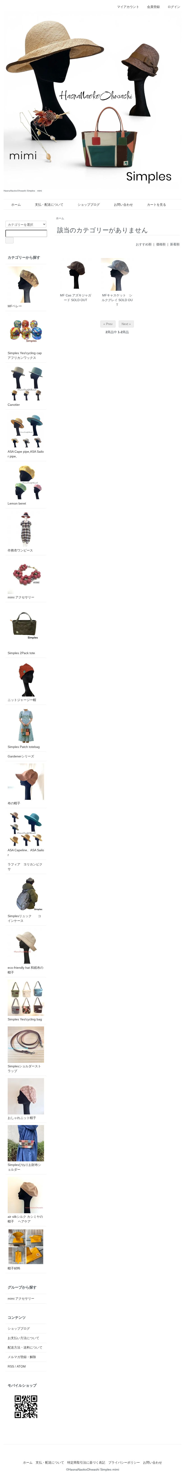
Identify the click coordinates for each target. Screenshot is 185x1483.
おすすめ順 (144, 244)
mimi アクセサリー (21, 597)
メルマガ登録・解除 (22, 1357)
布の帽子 (14, 803)
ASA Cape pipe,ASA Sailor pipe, (26, 454)
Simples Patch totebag (24, 747)
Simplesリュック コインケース (24, 918)
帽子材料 (14, 1268)
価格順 (161, 244)
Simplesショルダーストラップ (24, 1068)
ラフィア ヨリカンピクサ (25, 867)
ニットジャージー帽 (22, 700)
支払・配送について (49, 204)
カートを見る (156, 204)
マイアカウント (128, 7)
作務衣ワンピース (20, 550)
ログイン (174, 7)
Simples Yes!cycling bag (25, 1019)
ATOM (21, 1366)
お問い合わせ (123, 204)
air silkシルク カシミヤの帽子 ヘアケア (25, 1219)
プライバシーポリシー (124, 1462)
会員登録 (153, 7)
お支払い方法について (23, 1338)
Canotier (14, 404)
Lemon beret (17, 503)
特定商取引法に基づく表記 (86, 1462)
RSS (11, 1366)
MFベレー (15, 306)
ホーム (16, 204)
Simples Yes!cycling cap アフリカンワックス (26, 355)
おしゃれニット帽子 (22, 1118)
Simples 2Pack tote (21, 653)
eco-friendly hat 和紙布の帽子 (25, 970)
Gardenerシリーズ (21, 756)
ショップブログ (89, 204)
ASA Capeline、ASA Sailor (26, 852)
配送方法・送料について (25, 1347)
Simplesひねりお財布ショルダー (24, 1167)
